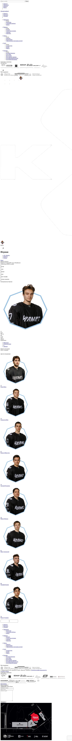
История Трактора (10, 53)
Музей (7, 47)
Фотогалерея (9, 39)
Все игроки (9, 55)
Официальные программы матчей (14, 40)
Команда (5, 6)
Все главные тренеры (11, 57)
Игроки (8, 29)
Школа (7, 48)
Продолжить (4, 683)
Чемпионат (6, 5)
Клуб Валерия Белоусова (12, 58)
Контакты (5, 14)
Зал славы (8, 54)
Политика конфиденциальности (39, 670)
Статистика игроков (11, 31)
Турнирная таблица (11, 23)
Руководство (9, 45)
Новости (5, 3)
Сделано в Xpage (5, 671)
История (5, 50)
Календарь (8, 22)
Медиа (5, 7)
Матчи (7, 24)
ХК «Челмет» (6, 255)
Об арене (5, 16)
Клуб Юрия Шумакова (11, 59)
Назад (2, 260)
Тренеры (8, 32)
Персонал (8, 33)
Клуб (4, 43)
